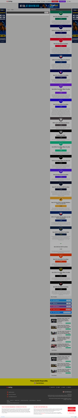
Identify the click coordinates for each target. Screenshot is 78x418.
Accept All (71, 407)
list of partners (43, 413)
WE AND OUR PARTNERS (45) (40, 407)
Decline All (71, 410)
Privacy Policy (3, 416)
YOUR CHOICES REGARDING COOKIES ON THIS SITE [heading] (14, 407)
